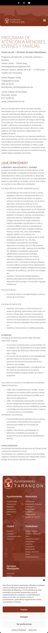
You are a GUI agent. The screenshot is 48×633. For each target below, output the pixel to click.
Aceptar (24, 609)
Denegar (24, 617)
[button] (44, 580)
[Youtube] (29, 2)
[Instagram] (24, 2)
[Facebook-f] (18, 2)
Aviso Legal (33, 630)
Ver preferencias (24, 624)
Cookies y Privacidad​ (19, 630)
